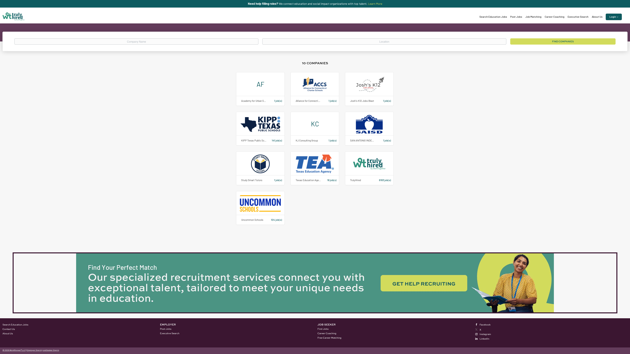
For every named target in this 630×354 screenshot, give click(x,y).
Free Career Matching (329, 337)
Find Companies (563, 41)
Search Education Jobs (15, 324)
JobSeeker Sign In (51, 350)
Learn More (375, 3)
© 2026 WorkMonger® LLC (14, 350)
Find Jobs (323, 328)
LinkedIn (484, 338)
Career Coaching (326, 333)
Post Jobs (165, 328)
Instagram (485, 334)
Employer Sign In (34, 350)
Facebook (485, 324)
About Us (7, 333)
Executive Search (169, 333)
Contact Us (8, 329)
